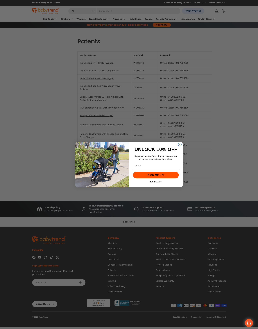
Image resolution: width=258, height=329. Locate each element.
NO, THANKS (156, 181)
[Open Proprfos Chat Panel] (249, 323)
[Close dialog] (179, 144)
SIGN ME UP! (156, 175)
